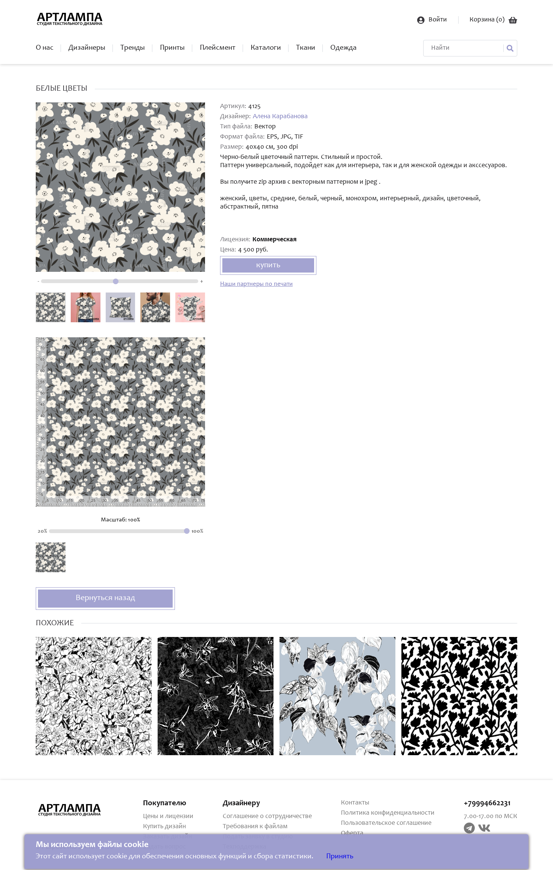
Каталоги (266, 48)
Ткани (305, 48)
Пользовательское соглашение (386, 823)
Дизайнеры (86, 48)
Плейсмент (217, 48)
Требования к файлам (255, 826)
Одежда (343, 48)
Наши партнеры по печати (256, 284)
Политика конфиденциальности (387, 813)
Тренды (132, 48)
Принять (339, 857)
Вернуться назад (105, 598)
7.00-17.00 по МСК (490, 816)
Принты (172, 48)
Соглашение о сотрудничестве (267, 816)
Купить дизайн (164, 826)
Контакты (355, 803)
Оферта (352, 833)
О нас (44, 48)
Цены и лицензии (168, 816)
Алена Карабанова (280, 116)
